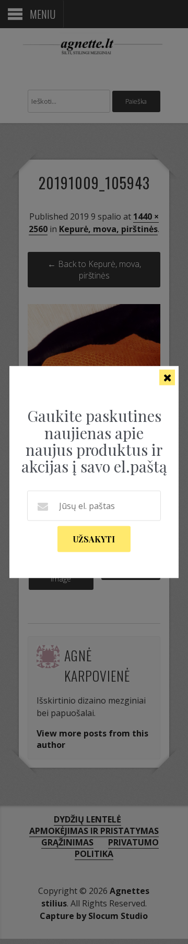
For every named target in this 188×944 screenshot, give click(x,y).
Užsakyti (94, 538)
